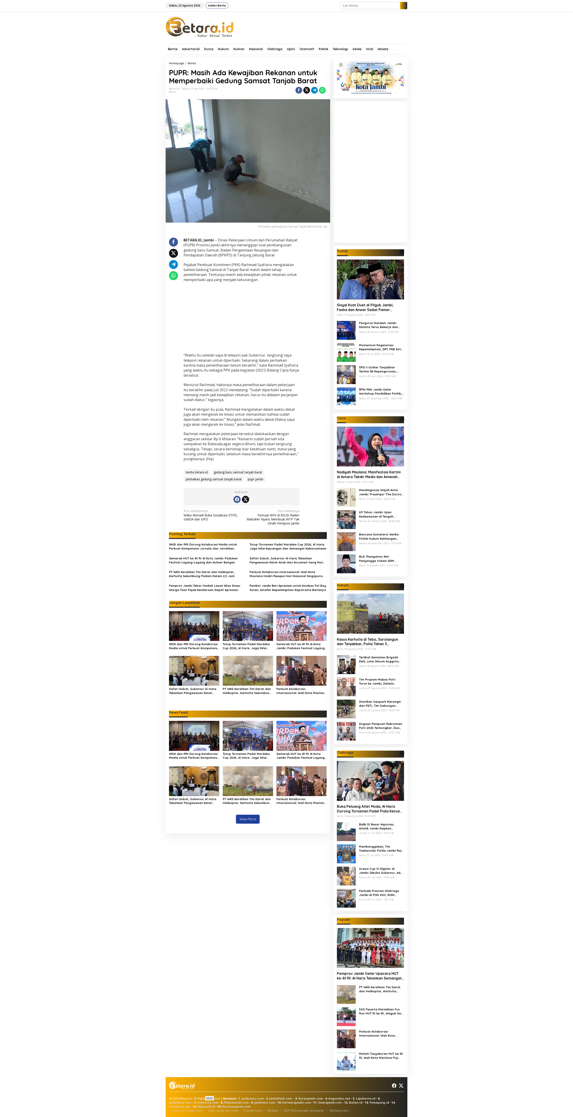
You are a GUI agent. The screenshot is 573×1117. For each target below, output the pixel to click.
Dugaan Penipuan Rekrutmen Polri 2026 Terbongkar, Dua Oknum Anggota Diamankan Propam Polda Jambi (380, 726)
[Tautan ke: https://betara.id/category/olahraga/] (402, 753)
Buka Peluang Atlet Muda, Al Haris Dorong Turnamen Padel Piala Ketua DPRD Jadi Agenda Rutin (368, 809)
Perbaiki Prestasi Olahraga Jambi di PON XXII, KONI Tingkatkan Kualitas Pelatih (379, 893)
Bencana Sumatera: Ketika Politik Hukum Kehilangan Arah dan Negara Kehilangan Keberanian (380, 536)
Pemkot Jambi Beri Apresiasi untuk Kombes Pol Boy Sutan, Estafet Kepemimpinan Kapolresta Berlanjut (288, 587)
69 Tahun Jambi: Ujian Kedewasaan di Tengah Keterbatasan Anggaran (377, 514)
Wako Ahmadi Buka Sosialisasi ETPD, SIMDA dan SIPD (211, 515)
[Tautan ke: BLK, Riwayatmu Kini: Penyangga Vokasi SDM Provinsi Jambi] (346, 563)
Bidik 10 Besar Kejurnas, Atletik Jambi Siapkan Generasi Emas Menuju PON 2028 (379, 826)
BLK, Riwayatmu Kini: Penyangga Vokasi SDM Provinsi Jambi (376, 559)
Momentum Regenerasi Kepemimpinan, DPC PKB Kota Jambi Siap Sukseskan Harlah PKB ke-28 (381, 347)
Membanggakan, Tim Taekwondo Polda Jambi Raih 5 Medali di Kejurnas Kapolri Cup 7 (381, 849)
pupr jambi (255, 479)
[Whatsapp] (322, 90)
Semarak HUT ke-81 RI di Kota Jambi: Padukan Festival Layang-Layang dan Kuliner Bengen (203, 560)
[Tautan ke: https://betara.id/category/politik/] (402, 252)
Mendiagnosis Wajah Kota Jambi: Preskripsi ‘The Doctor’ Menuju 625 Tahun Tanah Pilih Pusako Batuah (381, 492)
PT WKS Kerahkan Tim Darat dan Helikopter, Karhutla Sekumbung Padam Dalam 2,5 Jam (202, 574)
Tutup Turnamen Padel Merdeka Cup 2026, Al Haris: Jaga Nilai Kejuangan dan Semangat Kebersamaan (288, 546)
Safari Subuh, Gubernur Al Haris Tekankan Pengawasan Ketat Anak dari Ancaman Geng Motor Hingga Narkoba (288, 560)
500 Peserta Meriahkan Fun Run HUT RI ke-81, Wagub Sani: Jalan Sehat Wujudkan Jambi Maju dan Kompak (381, 1011)
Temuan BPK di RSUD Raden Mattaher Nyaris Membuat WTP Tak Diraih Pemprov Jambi (273, 517)
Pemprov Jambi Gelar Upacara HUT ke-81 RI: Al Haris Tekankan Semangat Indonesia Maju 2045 (369, 976)
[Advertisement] (241, 318)
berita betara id (197, 472)
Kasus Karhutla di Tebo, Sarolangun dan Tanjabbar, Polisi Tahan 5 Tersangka (367, 642)
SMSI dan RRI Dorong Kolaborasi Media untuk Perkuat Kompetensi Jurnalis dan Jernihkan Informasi (203, 546)
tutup (209, 1098)
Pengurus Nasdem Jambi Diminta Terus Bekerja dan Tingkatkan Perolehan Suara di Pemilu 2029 (380, 325)
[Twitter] (245, 499)
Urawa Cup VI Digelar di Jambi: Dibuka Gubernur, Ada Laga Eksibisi (380, 871)
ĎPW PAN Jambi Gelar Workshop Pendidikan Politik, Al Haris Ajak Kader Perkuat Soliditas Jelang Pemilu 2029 (380, 391)
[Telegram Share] (314, 90)
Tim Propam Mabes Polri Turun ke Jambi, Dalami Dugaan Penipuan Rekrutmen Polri (380, 681)
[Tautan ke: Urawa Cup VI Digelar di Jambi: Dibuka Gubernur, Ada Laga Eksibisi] (346, 875)
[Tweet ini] (306, 90)
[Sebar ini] (298, 90)
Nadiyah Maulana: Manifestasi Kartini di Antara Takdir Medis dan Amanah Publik (369, 474)
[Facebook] (237, 499)
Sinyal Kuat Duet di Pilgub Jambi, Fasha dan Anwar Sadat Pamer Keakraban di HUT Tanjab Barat (365, 307)
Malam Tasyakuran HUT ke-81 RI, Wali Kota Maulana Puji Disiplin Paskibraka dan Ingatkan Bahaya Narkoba (381, 1056)
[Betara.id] (199, 26)
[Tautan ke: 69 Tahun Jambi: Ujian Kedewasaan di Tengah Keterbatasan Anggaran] (346, 519)
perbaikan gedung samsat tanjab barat (214, 479)
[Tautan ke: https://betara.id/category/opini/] (402, 419)
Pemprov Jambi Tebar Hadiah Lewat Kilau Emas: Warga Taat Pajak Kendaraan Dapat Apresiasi (205, 587)
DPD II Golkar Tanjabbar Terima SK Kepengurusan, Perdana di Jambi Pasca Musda (378, 369)
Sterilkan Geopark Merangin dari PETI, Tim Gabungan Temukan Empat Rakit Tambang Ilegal (380, 704)
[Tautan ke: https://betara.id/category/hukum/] (402, 586)
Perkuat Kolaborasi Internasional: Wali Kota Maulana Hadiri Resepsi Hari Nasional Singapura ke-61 (286, 574)
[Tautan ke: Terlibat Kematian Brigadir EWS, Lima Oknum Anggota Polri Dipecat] (346, 664)
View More (247, 819)
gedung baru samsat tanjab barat (238, 472)
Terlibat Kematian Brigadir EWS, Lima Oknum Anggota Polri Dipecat (379, 659)
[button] (403, 5)
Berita (172, 91)
